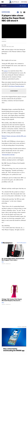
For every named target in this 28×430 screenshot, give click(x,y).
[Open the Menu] (2, 1)
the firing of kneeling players (16, 86)
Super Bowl (6, 12)
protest (6, 71)
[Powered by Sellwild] (24, 326)
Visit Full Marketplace (21, 242)
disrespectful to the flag (8, 154)
